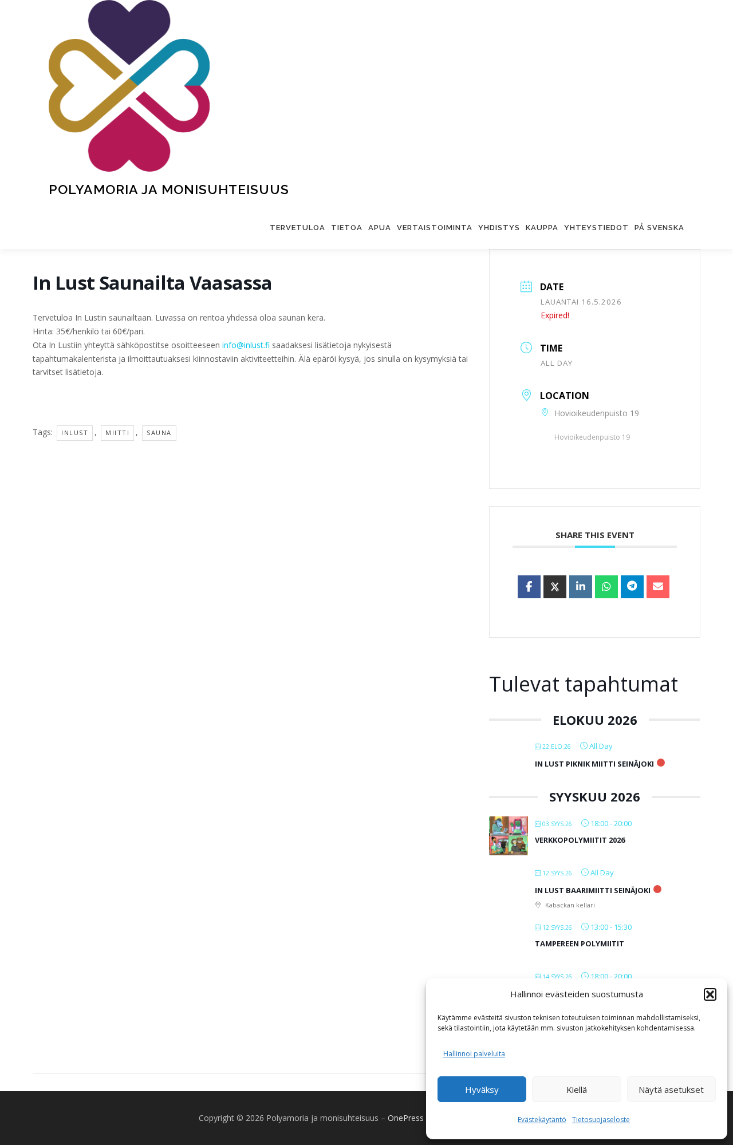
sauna (159, 432)
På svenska (659, 227)
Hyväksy (482, 1089)
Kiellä (576, 1089)
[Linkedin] (580, 586)
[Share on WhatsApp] (606, 586)
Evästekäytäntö (542, 1119)
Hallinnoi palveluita (474, 1054)
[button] (710, 994)
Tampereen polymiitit (579, 943)
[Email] (658, 586)
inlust (74, 432)
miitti (117, 432)
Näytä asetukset (671, 1089)
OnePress (406, 1117)
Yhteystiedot (596, 227)
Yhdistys (499, 227)
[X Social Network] (554, 586)
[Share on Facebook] (529, 586)
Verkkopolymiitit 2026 (580, 840)
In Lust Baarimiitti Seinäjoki (593, 890)
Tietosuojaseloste (601, 1119)
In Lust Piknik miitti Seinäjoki (594, 764)
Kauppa (542, 227)
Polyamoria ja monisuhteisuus (169, 189)
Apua (379, 227)
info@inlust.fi (246, 344)
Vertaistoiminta (434, 227)
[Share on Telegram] (632, 586)
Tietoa (346, 227)
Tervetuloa (297, 227)
